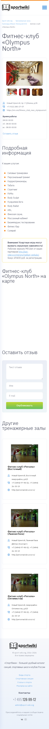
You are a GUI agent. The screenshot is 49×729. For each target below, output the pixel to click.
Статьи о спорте (24, 682)
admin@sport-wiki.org (24, 705)
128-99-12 (24, 699)
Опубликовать (24, 405)
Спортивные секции (24, 678)
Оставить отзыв (10, 133)
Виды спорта (24, 675)
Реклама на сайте (24, 686)
